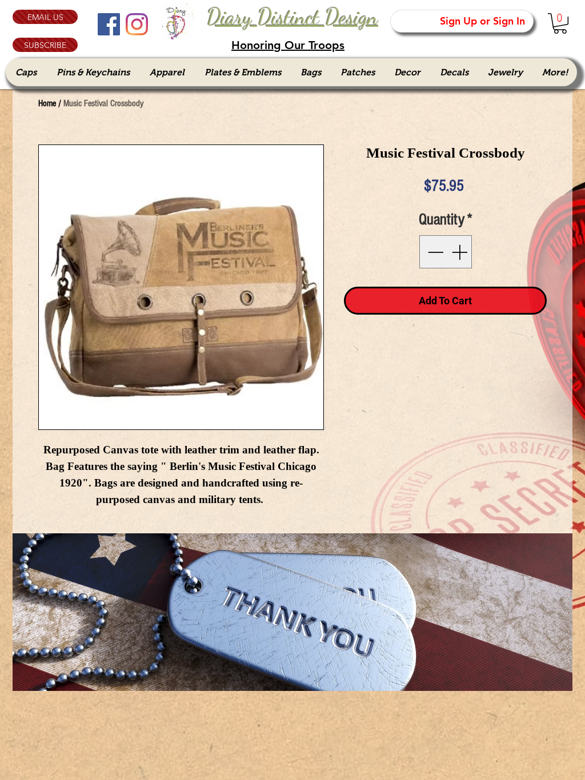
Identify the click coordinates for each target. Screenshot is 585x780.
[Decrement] (434, 252)
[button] (45, 45)
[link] (560, 23)
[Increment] (460, 252)
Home (47, 103)
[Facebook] (109, 24)
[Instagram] (137, 24)
